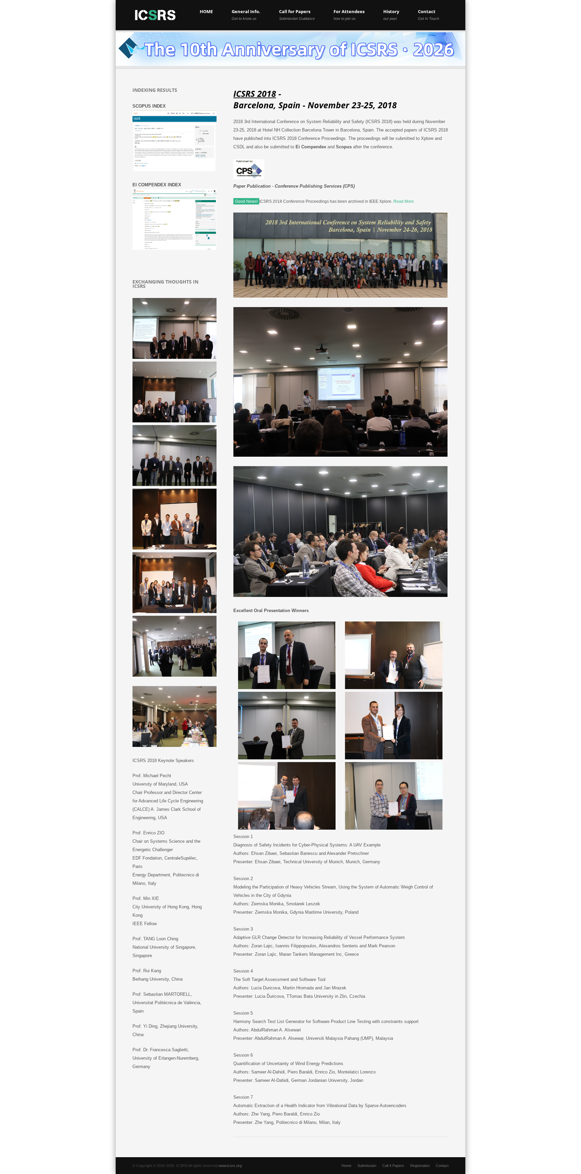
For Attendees (349, 14)
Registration (420, 1166)
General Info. (246, 14)
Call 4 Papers (393, 1166)
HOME (206, 11)
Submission (366, 1166)
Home (346, 1166)
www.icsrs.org (230, 1166)
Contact (428, 14)
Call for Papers (297, 14)
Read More (403, 201)
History (391, 14)
